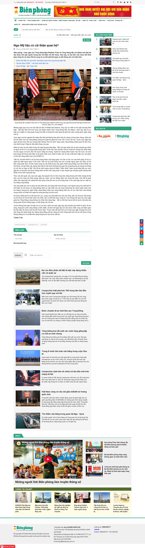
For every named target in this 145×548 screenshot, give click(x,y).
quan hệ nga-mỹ (20, 224)
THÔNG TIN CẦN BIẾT (23, 489)
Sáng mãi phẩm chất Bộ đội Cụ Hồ (34, 24)
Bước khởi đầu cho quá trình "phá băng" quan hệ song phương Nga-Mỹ (41, 61)
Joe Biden (43, 224)
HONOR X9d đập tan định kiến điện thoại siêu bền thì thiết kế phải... (22, 508)
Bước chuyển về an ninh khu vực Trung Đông (62, 311)
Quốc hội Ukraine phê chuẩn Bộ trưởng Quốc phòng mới (120, 51)
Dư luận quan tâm (104, 35)
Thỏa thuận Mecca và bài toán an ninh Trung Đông (121, 108)
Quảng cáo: (102, 527)
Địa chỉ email (58, 235)
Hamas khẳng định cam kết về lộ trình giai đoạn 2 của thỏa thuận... (121, 70)
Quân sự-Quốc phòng (50, 20)
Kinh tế (85, 20)
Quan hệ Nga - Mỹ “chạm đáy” (26, 66)
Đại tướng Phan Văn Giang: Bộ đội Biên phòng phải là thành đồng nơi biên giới (116, 444)
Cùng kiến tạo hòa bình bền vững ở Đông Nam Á (121, 60)
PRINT (88, 40)
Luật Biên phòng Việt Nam (31, 30)
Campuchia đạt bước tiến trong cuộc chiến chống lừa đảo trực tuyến (121, 118)
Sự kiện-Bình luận (63, 35)
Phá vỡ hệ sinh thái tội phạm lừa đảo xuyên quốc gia (120, 99)
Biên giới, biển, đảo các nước (81, 35)
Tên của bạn (18, 235)
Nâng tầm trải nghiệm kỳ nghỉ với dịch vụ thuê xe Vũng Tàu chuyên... (62, 508)
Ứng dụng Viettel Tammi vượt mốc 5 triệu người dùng (81, 507)
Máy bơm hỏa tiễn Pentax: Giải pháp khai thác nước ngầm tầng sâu (43, 508)
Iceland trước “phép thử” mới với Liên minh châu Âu (120, 41)
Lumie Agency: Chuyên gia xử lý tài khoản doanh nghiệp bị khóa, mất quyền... (121, 508)
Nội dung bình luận (20, 243)
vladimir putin (33, 224)
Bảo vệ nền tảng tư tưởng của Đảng (58, 30)
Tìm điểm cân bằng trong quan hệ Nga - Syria (63, 414)
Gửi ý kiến (86, 263)
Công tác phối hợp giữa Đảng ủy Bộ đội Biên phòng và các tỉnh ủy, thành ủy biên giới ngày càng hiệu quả (116, 470)
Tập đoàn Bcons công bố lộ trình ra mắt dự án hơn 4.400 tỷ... (101, 508)
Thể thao (110, 20)
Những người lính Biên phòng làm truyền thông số (48, 482)
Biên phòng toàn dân (67, 20)
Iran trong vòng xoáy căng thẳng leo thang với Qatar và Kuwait (121, 89)
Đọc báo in (100, 129)
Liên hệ (96, 529)
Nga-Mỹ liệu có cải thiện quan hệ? (36, 45)
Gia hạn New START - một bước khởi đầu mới (32, 63)
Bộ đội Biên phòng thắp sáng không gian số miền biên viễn (115, 456)
